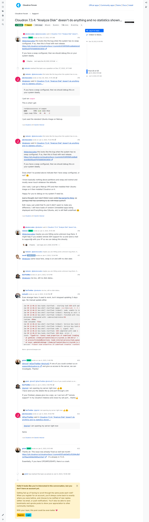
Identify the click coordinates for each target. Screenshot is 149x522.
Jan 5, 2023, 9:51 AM (45, 448)
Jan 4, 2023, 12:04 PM (50, 255)
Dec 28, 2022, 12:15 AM (47, 78)
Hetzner (41, 125)
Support (29, 25)
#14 (79, 78)
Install (130, 5)
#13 (79, 37)
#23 (78, 448)
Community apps (107, 5)
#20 (78, 360)
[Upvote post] (75, 61)
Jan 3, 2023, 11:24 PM (46, 140)
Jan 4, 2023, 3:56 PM (45, 385)
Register (21, 515)
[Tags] (3, 11)
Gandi (36, 125)
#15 (79, 140)
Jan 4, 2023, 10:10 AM (47, 231)
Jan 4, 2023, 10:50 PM (46, 414)
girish (24, 360)
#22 (78, 414)
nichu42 (25, 294)
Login (28, 515)
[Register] (146, 7)
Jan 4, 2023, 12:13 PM (45, 275)
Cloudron (28, 125)
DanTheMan (26, 275)
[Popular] (3, 15)
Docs (125, 5)
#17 (79, 255)
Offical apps (94, 5)
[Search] (3, 24)
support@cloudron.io (30, 366)
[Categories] (3, 2)
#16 (79, 231)
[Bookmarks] (3, 20)
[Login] (146, 2)
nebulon (25, 37)
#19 (79, 294)
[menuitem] (146, 2)
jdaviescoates (30, 34)
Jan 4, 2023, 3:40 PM (45, 360)
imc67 (24, 255)
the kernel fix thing (66, 198)
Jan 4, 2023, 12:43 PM (42, 294)
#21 (79, 385)
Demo (118, 5)
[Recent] (3, 7)
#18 (79, 275)
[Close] (77, 486)
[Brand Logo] (18, 5)
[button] (3, 515)
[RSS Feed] (81, 25)
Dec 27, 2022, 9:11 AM (47, 37)
